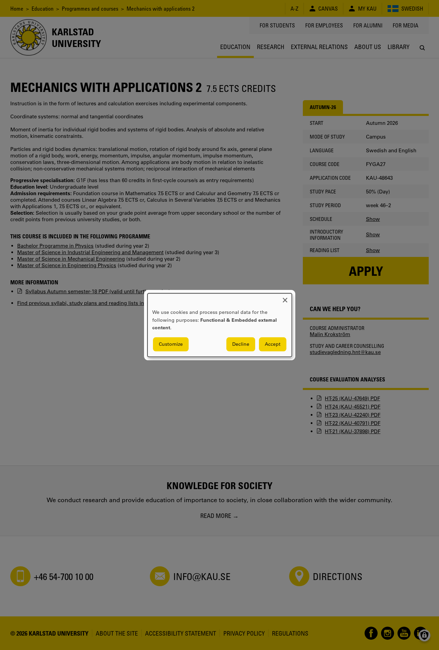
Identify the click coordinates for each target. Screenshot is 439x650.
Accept (273, 344)
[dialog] (219, 325)
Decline (240, 344)
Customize (171, 344)
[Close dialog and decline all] (285, 297)
